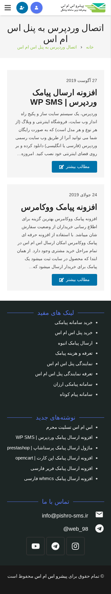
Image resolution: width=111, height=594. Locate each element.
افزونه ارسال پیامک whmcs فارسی (58, 478)
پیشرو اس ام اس (51, 576)
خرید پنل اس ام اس (73, 332)
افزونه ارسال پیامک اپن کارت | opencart (53, 457)
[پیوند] (83, 7)
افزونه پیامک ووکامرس (59, 207)
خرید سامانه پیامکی (73, 322)
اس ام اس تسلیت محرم (69, 427)
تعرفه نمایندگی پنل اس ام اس (63, 373)
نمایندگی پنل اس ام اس (69, 363)
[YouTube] (35, 546)
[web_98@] (96, 529)
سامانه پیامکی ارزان (72, 384)
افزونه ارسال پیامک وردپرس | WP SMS (54, 437)
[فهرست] (7, 7)
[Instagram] (75, 546)
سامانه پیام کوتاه (76, 394)
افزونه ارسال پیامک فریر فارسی (61, 468)
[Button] (36, 8)
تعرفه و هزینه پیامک (73, 353)
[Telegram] (55, 546)
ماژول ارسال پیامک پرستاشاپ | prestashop (49, 447)
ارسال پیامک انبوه (75, 343)
